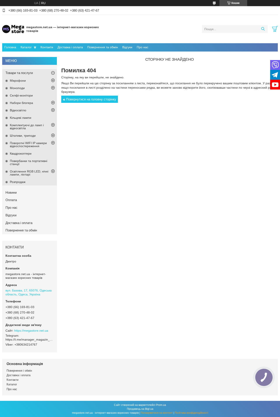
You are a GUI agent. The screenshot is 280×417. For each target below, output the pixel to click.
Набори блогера (21, 103)
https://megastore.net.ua (31, 330)
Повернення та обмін (102, 47)
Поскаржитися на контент (157, 412)
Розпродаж (17, 182)
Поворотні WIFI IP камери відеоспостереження (28, 144)
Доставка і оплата (70, 47)
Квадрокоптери (21, 153)
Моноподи (17, 88)
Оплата (11, 200)
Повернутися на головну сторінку (91, 99)
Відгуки (127, 47)
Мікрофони (18, 80)
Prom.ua (161, 405)
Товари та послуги (19, 73)
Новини (11, 192)
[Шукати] (263, 29)
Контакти (46, 47)
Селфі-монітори (21, 95)
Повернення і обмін (19, 370)
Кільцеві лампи (20, 117)
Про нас (142, 47)
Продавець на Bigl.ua (140, 408)
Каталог (26, 47)
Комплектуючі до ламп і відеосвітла (27, 126)
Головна (10, 47)
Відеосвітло (18, 110)
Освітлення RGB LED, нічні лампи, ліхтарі (29, 173)
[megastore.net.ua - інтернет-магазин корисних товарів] (13, 29)
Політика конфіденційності (191, 412)
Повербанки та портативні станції (28, 162)
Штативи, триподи (23, 135)
